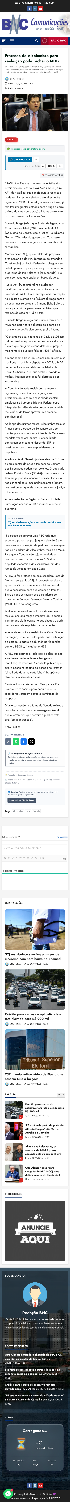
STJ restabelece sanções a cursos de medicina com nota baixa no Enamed (34, 524)
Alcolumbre (18, 811)
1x (36, 159)
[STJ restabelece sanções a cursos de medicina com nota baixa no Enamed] (35, 929)
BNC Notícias (16, 78)
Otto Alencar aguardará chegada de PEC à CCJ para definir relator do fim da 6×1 (14, 1152)
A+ (60, 166)
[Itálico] (9, 858)
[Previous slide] (59, 1095)
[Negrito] (5, 858)
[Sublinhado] (12, 858)
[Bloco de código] (32, 858)
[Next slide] (63, 1095)
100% (51, 166)
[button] (4, 40)
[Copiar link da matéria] (8, 741)
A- (43, 166)
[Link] (36, 858)
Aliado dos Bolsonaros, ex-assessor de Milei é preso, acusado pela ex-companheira (14, 1131)
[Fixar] (16, 858)
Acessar (64, 837)
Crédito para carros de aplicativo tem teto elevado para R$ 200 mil (33, 1016)
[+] (44, 858)
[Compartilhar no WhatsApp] (16, 741)
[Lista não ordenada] (24, 858)
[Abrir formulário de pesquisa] (36, 41)
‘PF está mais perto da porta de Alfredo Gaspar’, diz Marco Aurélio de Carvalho (14, 1110)
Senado (36, 811)
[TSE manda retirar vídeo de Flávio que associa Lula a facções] (35, 1049)
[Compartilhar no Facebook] (24, 741)
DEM (28, 811)
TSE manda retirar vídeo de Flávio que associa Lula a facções (34, 1076)
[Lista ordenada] (20, 858)
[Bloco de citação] (28, 858)
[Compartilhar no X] (31, 741)
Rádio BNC (58, 40)
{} (40, 858)
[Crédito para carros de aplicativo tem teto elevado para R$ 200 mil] (35, 989)
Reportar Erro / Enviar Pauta (21, 800)
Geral (12, 139)
